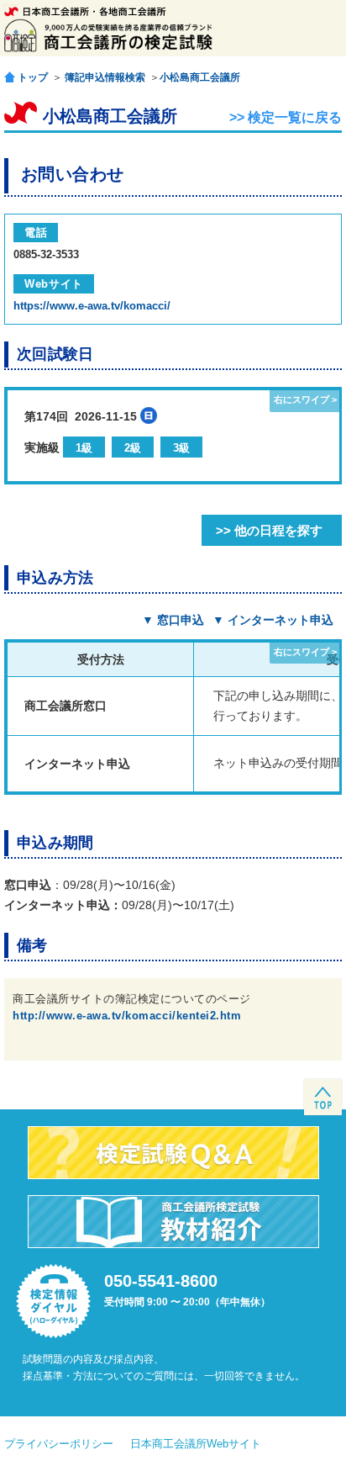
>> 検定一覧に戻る (285, 117)
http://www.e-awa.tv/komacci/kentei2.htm (127, 1015)
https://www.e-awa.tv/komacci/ (91, 305)
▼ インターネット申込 (272, 620)
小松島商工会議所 (200, 77)
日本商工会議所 (85, 11)
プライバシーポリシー (58, 1443)
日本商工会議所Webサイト (195, 1443)
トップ (33, 76)
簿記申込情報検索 (105, 77)
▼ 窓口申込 (173, 620)
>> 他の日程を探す (269, 530)
